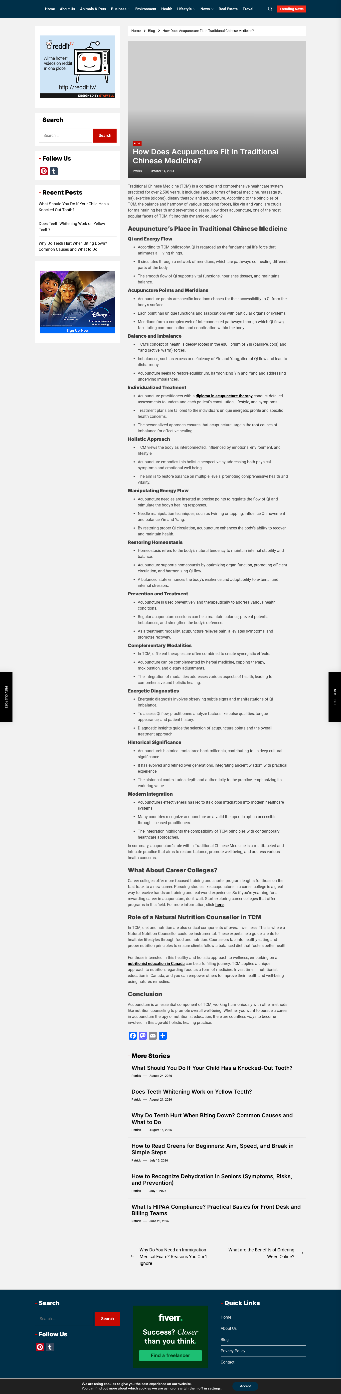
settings (214, 1388)
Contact (227, 1362)
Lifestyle (184, 9)
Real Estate (228, 9)
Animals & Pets (93, 9)
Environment (145, 9)
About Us (67, 9)
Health (166, 9)
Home (50, 9)
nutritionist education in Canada (156, 963)
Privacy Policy (233, 1351)
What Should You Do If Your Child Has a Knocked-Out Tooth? (212, 1068)
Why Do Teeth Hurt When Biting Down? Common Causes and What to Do (73, 246)
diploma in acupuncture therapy (224, 396)
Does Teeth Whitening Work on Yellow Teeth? (192, 1091)
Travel (248, 9)
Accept (245, 1386)
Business (119, 9)
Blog (137, 143)
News (205, 9)
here (219, 904)
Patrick (137, 171)
